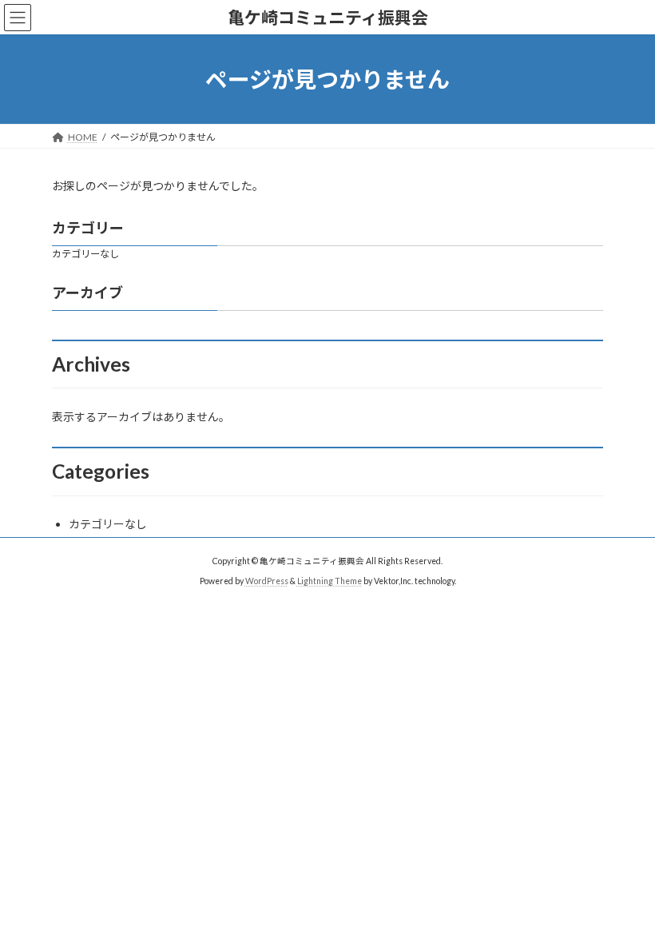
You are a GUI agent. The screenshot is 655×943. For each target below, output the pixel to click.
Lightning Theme (329, 581)
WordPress (266, 581)
